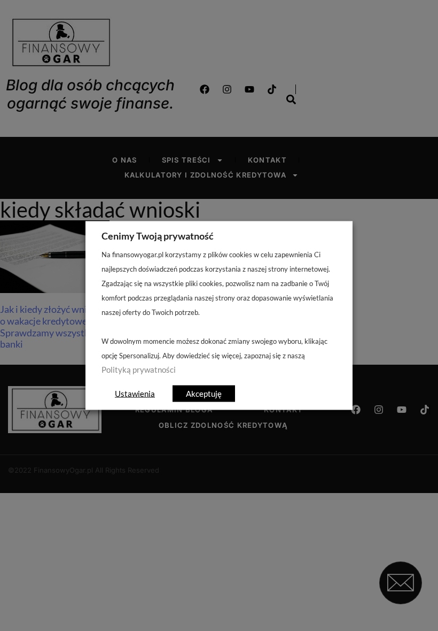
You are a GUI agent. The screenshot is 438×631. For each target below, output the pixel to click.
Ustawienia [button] (135, 393)
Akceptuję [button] (204, 393)
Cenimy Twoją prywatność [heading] (157, 236)
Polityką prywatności (138, 370)
